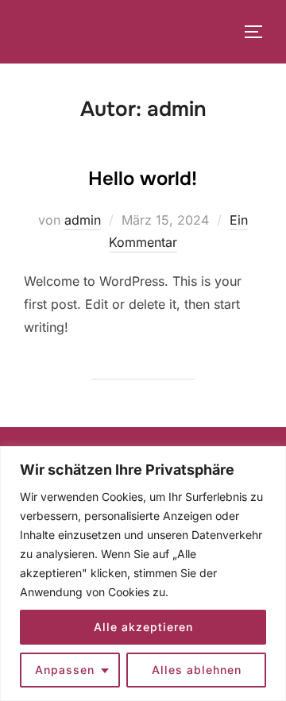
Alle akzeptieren (143, 627)
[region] (143, 573)
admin (82, 220)
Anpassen (65, 669)
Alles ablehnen (197, 669)
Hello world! (142, 179)
